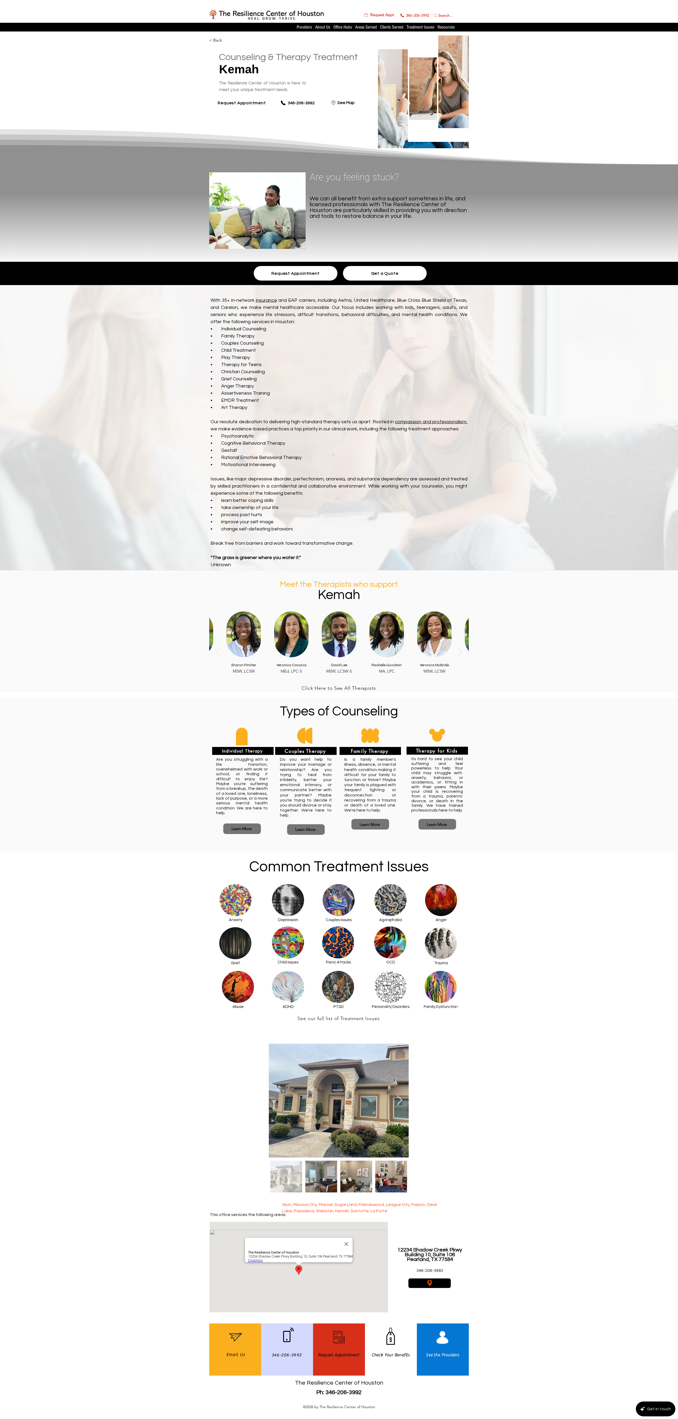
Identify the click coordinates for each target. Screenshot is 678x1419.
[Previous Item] (218, 652)
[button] (378, 15)
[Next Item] (460, 652)
